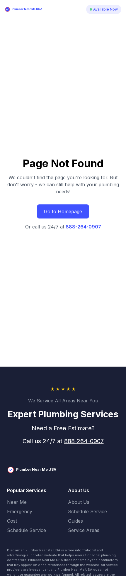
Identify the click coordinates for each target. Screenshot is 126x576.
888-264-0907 (83, 227)
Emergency (19, 511)
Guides (75, 521)
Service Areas (83, 530)
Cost (12, 521)
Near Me (17, 502)
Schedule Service (26, 530)
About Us (78, 502)
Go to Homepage (63, 211)
